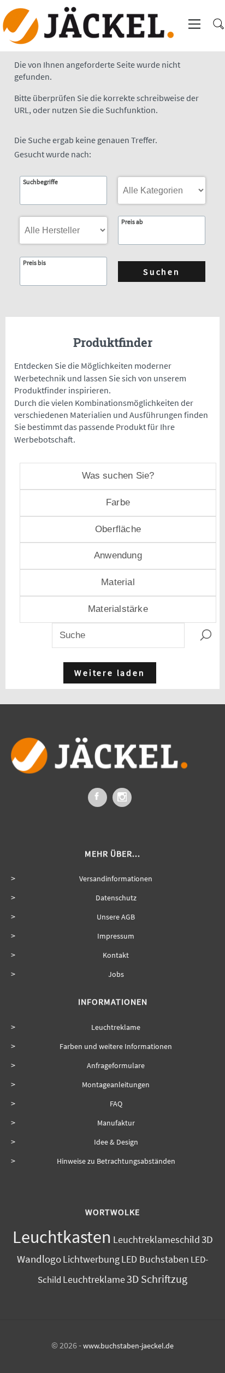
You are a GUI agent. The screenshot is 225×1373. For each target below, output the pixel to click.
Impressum (115, 936)
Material (118, 582)
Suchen (161, 271)
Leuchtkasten (62, 1237)
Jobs (116, 974)
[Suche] (215, 28)
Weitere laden (109, 672)
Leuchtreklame (115, 1027)
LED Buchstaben (155, 1259)
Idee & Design (116, 1142)
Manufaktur (116, 1123)
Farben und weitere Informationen (116, 1046)
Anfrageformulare (116, 1065)
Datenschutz (116, 898)
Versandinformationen (115, 878)
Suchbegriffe (40, 182)
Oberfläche (118, 529)
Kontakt (116, 955)
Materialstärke (118, 609)
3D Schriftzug (157, 1279)
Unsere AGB (116, 917)
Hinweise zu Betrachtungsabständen (116, 1161)
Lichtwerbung (91, 1259)
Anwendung (118, 555)
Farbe (118, 502)
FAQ (116, 1104)
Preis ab (132, 222)
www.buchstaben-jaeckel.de (128, 1346)
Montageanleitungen (116, 1084)
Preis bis (34, 263)
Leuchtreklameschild (156, 1240)
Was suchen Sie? (118, 475)
